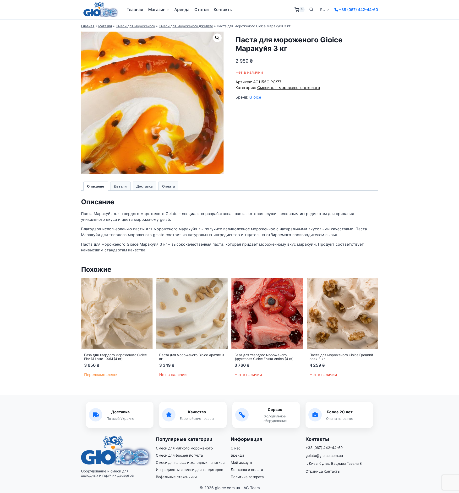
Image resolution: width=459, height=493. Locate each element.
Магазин (105, 26)
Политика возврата (247, 477)
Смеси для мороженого (135, 26)
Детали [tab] (120, 186)
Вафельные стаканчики (176, 477)
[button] (217, 37)
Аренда (182, 9)
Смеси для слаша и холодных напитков (190, 462)
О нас (235, 448)
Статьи (201, 9)
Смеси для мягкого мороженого (184, 448)
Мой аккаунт (241, 462)
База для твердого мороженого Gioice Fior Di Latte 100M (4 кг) (115, 357)
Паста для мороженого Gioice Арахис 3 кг (191, 357)
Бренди (237, 455)
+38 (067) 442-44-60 (358, 9)
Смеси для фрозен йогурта (179, 455)
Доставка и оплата (247, 469)
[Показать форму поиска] (311, 9)
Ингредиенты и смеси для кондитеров (189, 469)
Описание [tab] (95, 186)
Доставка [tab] (144, 186)
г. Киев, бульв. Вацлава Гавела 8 (334, 463)
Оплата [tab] (168, 186)
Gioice (255, 97)
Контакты (223, 9)
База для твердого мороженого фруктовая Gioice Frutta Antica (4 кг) (264, 357)
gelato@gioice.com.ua (324, 455)
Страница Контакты (323, 471)
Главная (134, 9)
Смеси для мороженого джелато (186, 26)
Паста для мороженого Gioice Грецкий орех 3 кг (341, 357)
